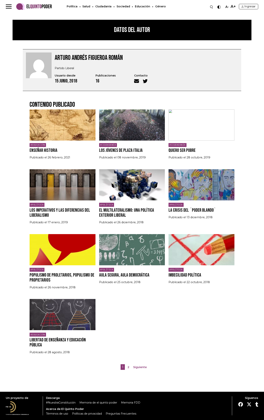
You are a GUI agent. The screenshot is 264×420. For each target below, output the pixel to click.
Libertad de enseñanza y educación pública (58, 342)
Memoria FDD (130, 402)
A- (227, 7)
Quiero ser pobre (182, 150)
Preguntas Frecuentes (121, 413)
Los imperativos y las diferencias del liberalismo (60, 212)
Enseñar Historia (43, 150)
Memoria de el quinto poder (98, 402)
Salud (86, 6)
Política (72, 6)
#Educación (38, 144)
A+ (233, 6)
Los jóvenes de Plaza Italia (121, 150)
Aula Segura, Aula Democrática (124, 275)
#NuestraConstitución (61, 402)
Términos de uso (57, 413)
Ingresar (249, 6)
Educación (142, 6)
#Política (37, 204)
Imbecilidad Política (185, 275)
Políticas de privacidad (87, 413)
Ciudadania (103, 6)
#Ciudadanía (108, 144)
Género (160, 6)
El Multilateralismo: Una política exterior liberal (126, 212)
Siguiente (140, 367)
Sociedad (123, 6)
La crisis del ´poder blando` (192, 210)
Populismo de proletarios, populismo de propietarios (62, 277)
